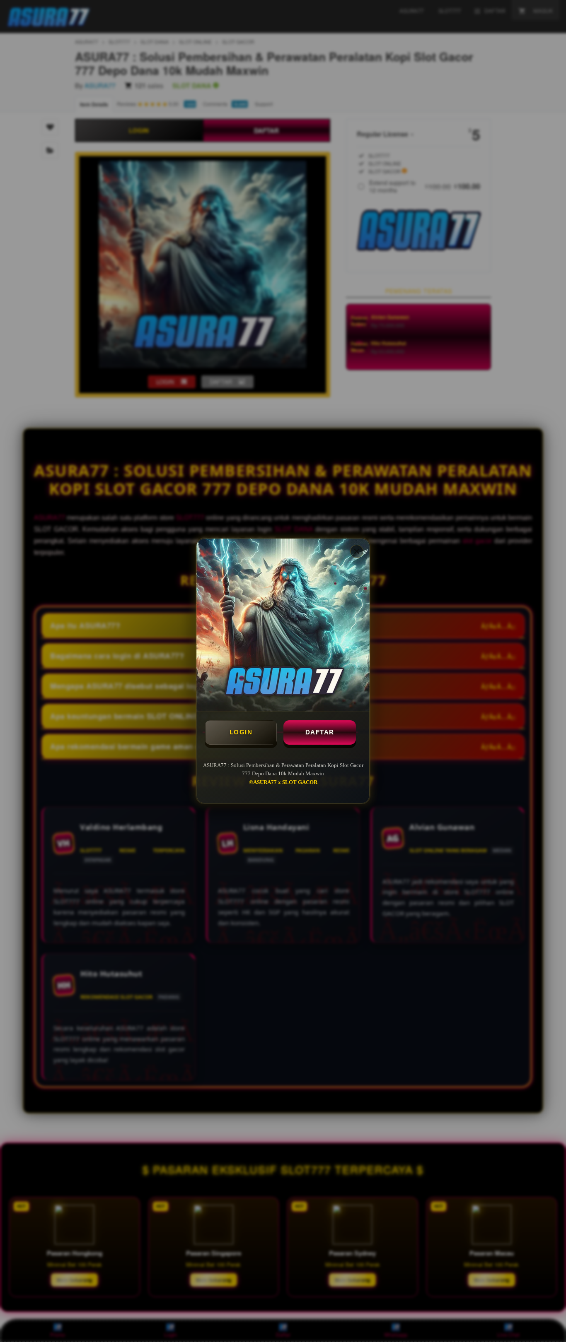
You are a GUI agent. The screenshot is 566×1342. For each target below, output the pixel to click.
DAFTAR (319, 732)
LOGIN (241, 732)
